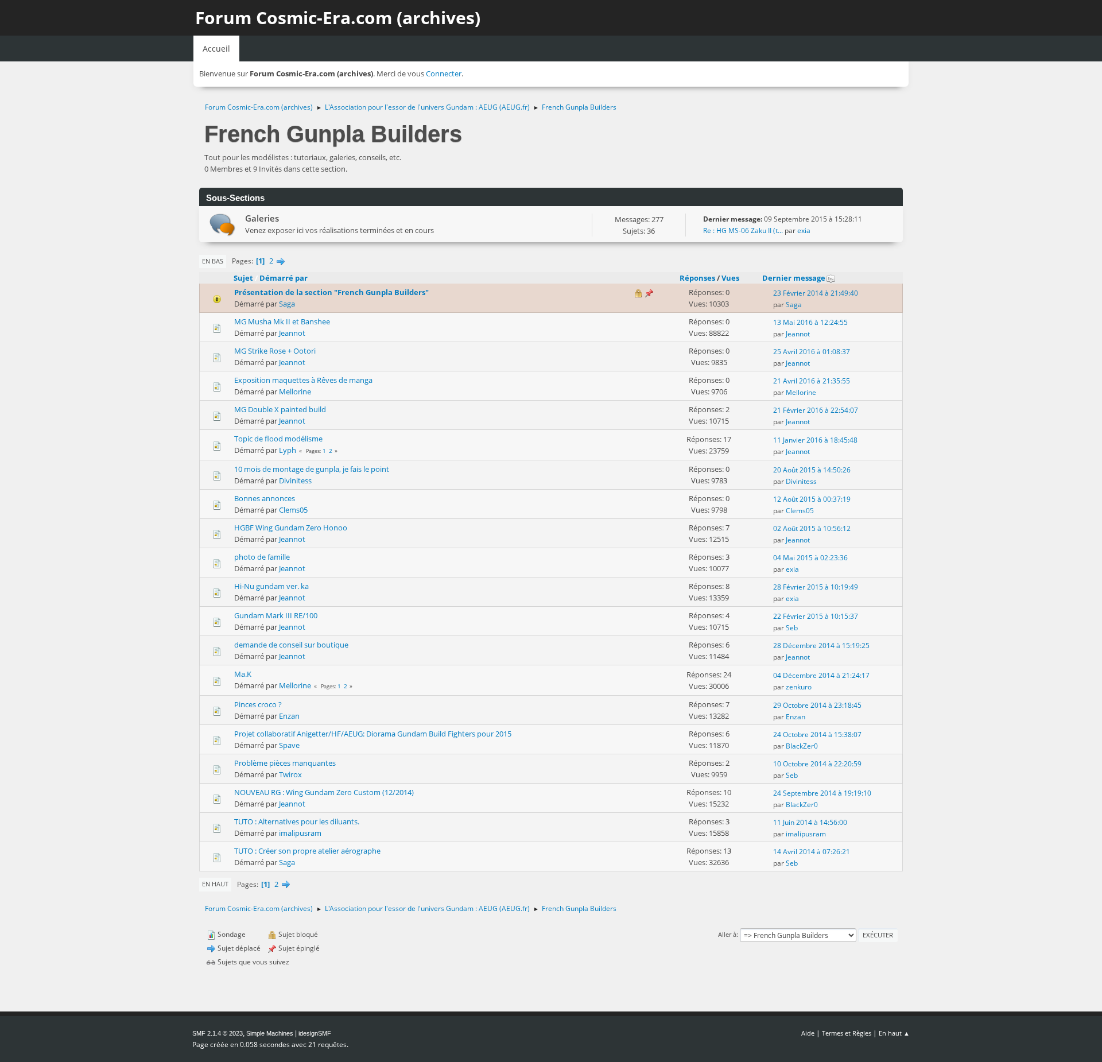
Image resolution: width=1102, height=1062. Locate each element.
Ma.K (242, 674)
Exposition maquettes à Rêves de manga (303, 380)
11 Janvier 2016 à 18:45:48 (815, 440)
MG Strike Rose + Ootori (275, 351)
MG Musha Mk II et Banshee (282, 321)
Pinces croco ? (258, 704)
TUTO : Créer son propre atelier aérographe (307, 851)
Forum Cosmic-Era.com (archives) (337, 17)
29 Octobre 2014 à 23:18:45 (817, 705)
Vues (730, 278)
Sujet (243, 278)
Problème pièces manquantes (285, 763)
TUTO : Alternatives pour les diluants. (296, 821)
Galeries (262, 218)
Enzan (289, 716)
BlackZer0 (802, 746)
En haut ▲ (894, 1033)
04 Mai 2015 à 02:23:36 (810, 558)
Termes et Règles (846, 1033)
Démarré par (283, 278)
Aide (807, 1033)
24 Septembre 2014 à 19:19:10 (822, 793)
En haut (215, 883)
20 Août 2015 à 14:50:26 (812, 470)
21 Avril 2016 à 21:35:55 (811, 381)
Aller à (727, 934)
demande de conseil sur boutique (291, 644)
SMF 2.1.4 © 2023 (217, 1033)
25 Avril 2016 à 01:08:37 (811, 351)
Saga (287, 304)
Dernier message (793, 278)
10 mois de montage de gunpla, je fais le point (311, 469)
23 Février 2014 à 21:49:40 (815, 293)
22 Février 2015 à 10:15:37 (815, 616)
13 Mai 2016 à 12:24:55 (810, 322)
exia (803, 230)
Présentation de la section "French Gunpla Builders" (331, 292)
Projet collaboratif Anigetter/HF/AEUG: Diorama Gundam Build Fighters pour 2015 (372, 733)
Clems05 (293, 510)
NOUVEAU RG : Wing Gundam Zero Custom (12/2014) (324, 792)
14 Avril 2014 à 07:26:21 (811, 851)
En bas (212, 261)
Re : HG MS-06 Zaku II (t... (743, 230)
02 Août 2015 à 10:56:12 (812, 528)
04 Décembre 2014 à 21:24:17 (821, 675)
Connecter (443, 73)
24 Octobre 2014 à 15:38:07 (817, 734)
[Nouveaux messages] (222, 225)
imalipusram (300, 833)
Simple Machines (269, 1033)
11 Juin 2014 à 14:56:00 (810, 822)
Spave (289, 745)
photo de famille (262, 557)
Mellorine (295, 391)
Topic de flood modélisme (278, 438)
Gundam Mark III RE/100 (275, 615)
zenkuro (799, 687)
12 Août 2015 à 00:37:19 (812, 499)
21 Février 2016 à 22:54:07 (815, 410)
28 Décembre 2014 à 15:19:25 (821, 645)
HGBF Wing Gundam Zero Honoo (290, 527)
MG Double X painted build (280, 409)
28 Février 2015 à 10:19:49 (815, 587)
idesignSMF (314, 1033)
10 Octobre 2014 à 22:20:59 (817, 764)
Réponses (697, 278)
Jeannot (292, 333)
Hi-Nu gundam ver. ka (271, 586)
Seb (792, 628)
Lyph (287, 450)
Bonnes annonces (264, 498)
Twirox (290, 774)
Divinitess (295, 480)
